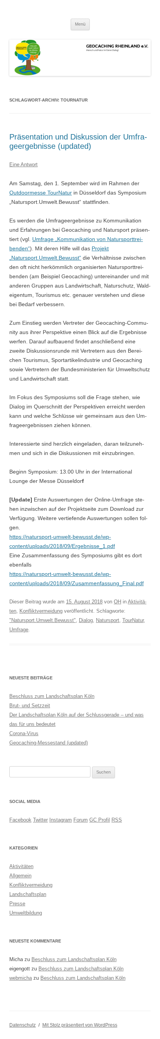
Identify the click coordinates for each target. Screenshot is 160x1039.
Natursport (107, 620)
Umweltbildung (25, 913)
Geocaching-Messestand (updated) (48, 743)
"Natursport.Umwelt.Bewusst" (42, 620)
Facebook (20, 820)
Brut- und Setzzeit (29, 705)
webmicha (20, 978)
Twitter (40, 820)
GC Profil (99, 820)
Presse (17, 903)
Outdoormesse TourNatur (40, 193)
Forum (80, 820)
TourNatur (133, 620)
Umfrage (18, 629)
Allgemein (20, 876)
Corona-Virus (23, 733)
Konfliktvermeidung (41, 611)
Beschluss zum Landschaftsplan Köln (51, 696)
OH (117, 602)
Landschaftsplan (27, 894)
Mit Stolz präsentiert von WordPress (79, 1025)
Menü (80, 24)
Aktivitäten (21, 866)
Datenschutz (22, 1025)
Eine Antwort (23, 164)
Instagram (60, 820)
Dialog (86, 620)
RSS (116, 820)
